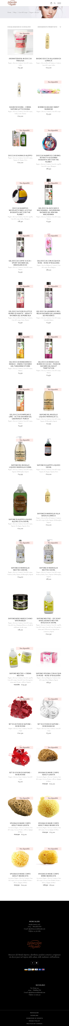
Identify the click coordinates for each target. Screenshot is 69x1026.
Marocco (24, 625)
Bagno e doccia (12, 63)
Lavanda (46, 320)
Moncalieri (34, 1012)
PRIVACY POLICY (34, 1021)
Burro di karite (22, 318)
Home (9, 12)
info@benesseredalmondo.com (36, 929)
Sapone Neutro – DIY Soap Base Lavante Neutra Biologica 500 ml (49, 621)
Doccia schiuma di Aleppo (20, 155)
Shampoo (53, 166)
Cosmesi (20, 63)
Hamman (19, 625)
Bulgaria (48, 265)
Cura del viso (12, 625)
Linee (23, 320)
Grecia (44, 779)
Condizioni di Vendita (34, 1018)
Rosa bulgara (52, 267)
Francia (10, 574)
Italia (20, 65)
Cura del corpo (23, 12)
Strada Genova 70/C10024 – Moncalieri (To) (34, 925)
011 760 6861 (37, 931)
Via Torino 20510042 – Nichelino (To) (34, 989)
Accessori (39, 777)
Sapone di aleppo (18, 160)
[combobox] (48, 27)
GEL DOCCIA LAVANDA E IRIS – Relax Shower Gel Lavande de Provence (48, 313)
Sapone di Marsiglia (46, 421)
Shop (14, 12)
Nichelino (34, 1015)
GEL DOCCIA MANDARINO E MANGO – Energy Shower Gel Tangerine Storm (20, 364)
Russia (49, 219)
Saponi (55, 421)
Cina (19, 728)
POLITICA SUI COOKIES (34, 1023)
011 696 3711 (37, 995)
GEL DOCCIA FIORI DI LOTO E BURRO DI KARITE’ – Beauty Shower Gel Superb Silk (20, 313)
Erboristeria (48, 629)
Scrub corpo (23, 627)
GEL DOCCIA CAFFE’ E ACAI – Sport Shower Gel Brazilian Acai (20, 263)
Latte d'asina (22, 114)
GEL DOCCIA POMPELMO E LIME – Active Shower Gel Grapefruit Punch (20, 417)
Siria (25, 160)
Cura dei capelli (56, 164)
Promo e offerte (21, 682)
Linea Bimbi (23, 880)
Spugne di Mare (54, 830)
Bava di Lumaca (50, 63)
